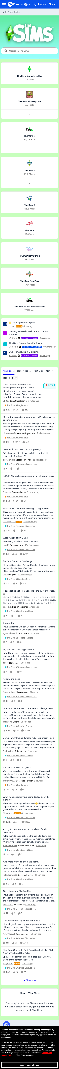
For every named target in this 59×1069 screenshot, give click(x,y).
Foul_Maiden (8, 751)
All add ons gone (11, 679)
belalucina (7, 722)
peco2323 (7, 607)
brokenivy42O (9, 781)
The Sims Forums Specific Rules (25, 343)
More (48, 371)
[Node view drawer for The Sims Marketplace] (29, 114)
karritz (6, 574)
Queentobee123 (10, 692)
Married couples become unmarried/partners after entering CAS (29, 419)
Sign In (52, 4)
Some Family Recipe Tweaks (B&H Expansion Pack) (29, 738)
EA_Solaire (13, 347)
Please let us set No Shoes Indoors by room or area (29, 590)
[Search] (34, 4)
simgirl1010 (8, 963)
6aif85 (6, 663)
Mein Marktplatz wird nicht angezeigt (22, 449)
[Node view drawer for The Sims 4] (29, 148)
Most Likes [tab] (38, 371)
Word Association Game (15, 537)
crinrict (12, 326)
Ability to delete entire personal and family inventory (25, 831)
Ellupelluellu (8, 813)
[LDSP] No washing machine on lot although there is (28, 477)
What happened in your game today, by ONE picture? (26, 798)
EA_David (13, 338)
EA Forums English (12, 12)
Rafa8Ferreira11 (10, 875)
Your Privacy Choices (29, 1065)
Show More (31, 980)
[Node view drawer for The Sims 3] (29, 183)
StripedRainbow (10, 845)
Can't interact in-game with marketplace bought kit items (18, 386)
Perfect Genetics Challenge (17, 561)
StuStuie (7, 492)
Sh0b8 (6, 401)
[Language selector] (27, 4)
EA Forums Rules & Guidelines (24, 351)
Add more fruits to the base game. (21, 861)
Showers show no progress (17, 767)
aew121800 (8, 904)
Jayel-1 (6, 545)
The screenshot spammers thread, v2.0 (23, 920)
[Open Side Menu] (4, 4)
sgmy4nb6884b (10, 633)
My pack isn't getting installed (18, 649)
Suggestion (9, 623)
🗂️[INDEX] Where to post (22, 322)
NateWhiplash (9, 934)
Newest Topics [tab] (24, 371)
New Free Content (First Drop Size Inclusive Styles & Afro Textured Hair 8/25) (29, 952)
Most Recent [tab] (8, 371)
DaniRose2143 (9, 521)
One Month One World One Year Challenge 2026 (28, 708)
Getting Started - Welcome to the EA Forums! (28, 333)
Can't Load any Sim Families (17, 891)
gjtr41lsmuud (9, 460)
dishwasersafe (9, 433)
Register (42, 4)
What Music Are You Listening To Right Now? (26, 508)
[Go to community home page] (15, 4)
